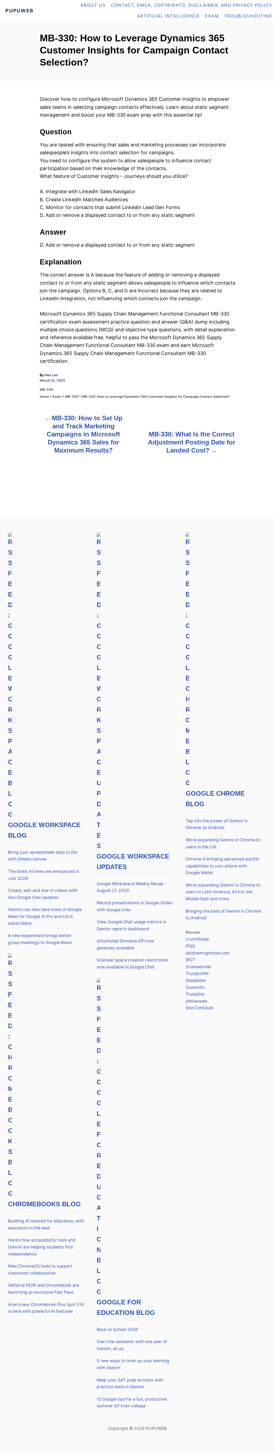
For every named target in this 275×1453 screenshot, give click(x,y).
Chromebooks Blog (44, 1204)
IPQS (190, 946)
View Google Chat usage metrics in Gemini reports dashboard (131, 925)
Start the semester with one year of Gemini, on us (132, 1345)
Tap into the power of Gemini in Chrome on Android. (217, 824)
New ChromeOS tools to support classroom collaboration (40, 1270)
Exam (57, 396)
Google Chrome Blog (215, 799)
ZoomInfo (195, 987)
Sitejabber (196, 980)
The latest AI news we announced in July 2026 (43, 875)
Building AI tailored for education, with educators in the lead (46, 1224)
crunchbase (197, 939)
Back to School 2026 (117, 1329)
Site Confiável (199, 1007)
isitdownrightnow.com (208, 953)
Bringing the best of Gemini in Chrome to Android (223, 915)
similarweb (196, 1001)
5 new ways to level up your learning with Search (133, 1364)
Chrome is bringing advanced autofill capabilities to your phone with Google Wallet (222, 865)
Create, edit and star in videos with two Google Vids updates (42, 894)
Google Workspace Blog (44, 830)
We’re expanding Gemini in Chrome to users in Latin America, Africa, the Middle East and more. (223, 891)
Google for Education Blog (126, 1307)
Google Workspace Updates (133, 861)
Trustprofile (197, 973)
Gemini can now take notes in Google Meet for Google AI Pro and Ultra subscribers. (45, 916)
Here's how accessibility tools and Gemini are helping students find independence (41, 1246)
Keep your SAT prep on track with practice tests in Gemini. (130, 1383)
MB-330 (46, 390)
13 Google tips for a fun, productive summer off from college (132, 1403)
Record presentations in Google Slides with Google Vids (134, 906)
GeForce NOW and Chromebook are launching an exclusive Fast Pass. (43, 1289)
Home (44, 396)
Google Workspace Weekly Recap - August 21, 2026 (132, 887)
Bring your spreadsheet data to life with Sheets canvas (42, 856)
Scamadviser (199, 966)
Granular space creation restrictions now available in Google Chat (132, 963)
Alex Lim (51, 375)
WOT (190, 959)
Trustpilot (195, 994)
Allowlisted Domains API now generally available (125, 944)
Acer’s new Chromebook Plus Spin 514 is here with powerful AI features (46, 1308)
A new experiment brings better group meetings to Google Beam (40, 939)
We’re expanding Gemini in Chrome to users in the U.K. (223, 843)
